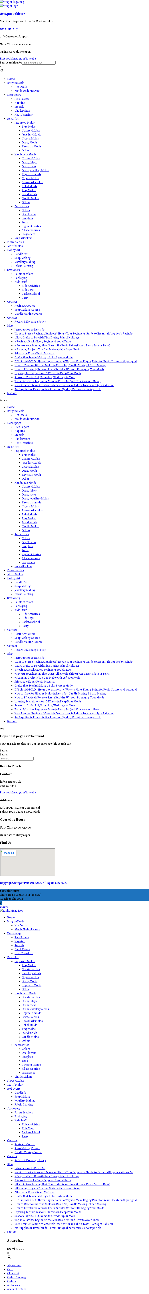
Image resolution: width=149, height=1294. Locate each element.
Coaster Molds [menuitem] (31, 969)
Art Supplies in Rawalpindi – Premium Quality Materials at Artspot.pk (58, 389)
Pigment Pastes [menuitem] (31, 1065)
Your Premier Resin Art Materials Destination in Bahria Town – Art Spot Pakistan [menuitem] (64, 1224)
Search (4, 751)
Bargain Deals (15, 83)
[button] (74, 400)
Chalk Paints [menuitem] (22, 949)
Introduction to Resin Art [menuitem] (30, 1168)
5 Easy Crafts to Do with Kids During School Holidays (47, 338)
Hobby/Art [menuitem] (13, 1089)
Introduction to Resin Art (30, 330)
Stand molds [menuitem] (29, 1033)
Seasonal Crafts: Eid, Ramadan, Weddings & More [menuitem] (45, 1216)
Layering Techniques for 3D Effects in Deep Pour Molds (48, 373)
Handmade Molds (25, 154)
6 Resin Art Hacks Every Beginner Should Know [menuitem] (43, 1180)
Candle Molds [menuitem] (30, 1037)
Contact (12, 318)
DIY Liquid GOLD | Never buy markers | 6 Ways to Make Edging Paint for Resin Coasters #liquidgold (76, 361)
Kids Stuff (21, 282)
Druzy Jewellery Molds (35, 170)
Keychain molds (31, 174)
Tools (25, 222)
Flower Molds (15, 242)
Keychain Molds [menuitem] (31, 985)
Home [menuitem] (11, 918)
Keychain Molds (31, 147)
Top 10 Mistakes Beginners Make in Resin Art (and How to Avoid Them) (57, 381)
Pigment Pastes (31, 226)
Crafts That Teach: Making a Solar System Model (44, 357)
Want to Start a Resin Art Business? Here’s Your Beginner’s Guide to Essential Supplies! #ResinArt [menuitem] (74, 1172)
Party (25, 298)
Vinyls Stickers (23, 238)
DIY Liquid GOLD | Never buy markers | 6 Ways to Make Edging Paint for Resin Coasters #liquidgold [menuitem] (76, 1200)
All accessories (31, 230)
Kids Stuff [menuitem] (21, 1121)
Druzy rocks (29, 166)
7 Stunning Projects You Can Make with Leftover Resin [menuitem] (47, 1188)
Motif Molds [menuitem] (15, 1085)
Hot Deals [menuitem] (21, 925)
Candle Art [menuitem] (21, 1093)
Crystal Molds (30, 139)
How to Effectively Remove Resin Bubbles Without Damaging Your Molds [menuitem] (59, 1208)
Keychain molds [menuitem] (31, 1013)
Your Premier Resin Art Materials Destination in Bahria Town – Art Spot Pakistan (64, 385)
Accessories (22, 206)
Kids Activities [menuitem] (31, 1124)
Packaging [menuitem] (21, 1117)
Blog (10, 326)
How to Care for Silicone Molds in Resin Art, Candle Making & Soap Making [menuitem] (60, 1204)
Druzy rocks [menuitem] (29, 1005)
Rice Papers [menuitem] (22, 937)
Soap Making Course (27, 310)
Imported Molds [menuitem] (25, 961)
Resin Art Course (25, 306)
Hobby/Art (13, 250)
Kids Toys (28, 290)
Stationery (13, 270)
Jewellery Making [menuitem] (25, 1101)
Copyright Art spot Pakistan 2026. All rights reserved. (33, 883)
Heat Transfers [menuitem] (24, 953)
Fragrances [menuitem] (28, 1073)
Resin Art (13, 119)
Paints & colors (24, 274)
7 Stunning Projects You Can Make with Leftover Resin (47, 349)
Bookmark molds (32, 182)
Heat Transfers (24, 115)
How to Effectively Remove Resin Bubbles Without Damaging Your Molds (59, 369)
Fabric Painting (24, 266)
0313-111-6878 (9, 29)
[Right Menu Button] (11, 911)
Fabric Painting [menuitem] (24, 1105)
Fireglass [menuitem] (27, 1057)
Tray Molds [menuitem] (29, 965)
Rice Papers (22, 99)
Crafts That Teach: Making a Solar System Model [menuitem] (44, 1196)
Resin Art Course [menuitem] (25, 1144)
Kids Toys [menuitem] (28, 1128)
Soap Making (23, 258)
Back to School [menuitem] (31, 1132)
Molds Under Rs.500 (27, 91)
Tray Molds (29, 127)
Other (25, 151)
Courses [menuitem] (12, 1140)
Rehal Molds (29, 186)
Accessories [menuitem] (22, 1045)
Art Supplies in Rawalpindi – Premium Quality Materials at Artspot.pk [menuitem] (58, 1228)
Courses (12, 302)
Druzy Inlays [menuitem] (29, 1001)
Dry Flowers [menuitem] (29, 1053)
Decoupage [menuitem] (14, 933)
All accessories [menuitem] (31, 1069)
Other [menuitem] (25, 989)
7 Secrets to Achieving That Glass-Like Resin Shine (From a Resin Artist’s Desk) (62, 346)
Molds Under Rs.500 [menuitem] (27, 929)
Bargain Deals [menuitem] (15, 922)
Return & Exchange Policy (30, 322)
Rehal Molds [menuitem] (29, 1025)
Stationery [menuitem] (13, 1109)
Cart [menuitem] (10, 1269)
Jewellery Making (25, 262)
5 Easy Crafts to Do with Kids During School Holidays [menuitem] (47, 1176)
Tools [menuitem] (25, 1061)
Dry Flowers (29, 214)
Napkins (20, 103)
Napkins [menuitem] (20, 941)
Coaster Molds (31, 131)
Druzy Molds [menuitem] (29, 981)
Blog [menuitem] (10, 1164)
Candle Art (21, 254)
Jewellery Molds (31, 135)
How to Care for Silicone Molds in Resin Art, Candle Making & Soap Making (60, 365)
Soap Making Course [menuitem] (27, 1148)
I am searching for (11, 63)
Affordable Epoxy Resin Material (35, 353)
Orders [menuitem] (11, 1281)
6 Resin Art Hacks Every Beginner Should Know (43, 342)
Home (11, 79)
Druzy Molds (29, 143)
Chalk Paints (22, 111)
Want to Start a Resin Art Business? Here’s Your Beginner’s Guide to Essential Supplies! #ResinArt (74, 334)
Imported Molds (25, 123)
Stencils (19, 107)
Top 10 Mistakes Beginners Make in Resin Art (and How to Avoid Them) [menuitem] (57, 1220)
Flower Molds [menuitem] (15, 1081)
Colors (26, 210)
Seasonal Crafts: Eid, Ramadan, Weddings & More (45, 377)
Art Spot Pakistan (12, 13)
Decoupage (14, 95)
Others (26, 202)
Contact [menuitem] (12, 1156)
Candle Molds (30, 198)
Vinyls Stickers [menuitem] (23, 1077)
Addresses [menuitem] (13, 1285)
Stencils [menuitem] (19, 945)
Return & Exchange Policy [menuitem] (30, 1160)
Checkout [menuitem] (13, 1273)
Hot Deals (21, 87)
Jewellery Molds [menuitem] (31, 973)
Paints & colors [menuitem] (24, 1113)
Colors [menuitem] (26, 1049)
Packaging (21, 278)
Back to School (31, 294)
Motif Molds (15, 246)
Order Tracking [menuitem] (16, 1277)
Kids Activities (31, 286)
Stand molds (29, 194)
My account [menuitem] (14, 1265)
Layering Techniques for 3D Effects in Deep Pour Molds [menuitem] (48, 1212)
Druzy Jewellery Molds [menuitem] (35, 1009)
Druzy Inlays (29, 162)
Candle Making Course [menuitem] (28, 1152)
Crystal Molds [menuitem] (30, 977)
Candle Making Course (28, 314)
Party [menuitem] (25, 1136)
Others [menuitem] (26, 1041)
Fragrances (28, 234)
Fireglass (27, 218)
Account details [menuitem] (16, 1289)
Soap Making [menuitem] (23, 1097)
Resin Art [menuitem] (13, 957)
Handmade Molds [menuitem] (25, 993)
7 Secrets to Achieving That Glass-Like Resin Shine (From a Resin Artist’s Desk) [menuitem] (62, 1184)
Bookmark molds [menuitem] (32, 1021)
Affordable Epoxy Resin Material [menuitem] (35, 1192)
